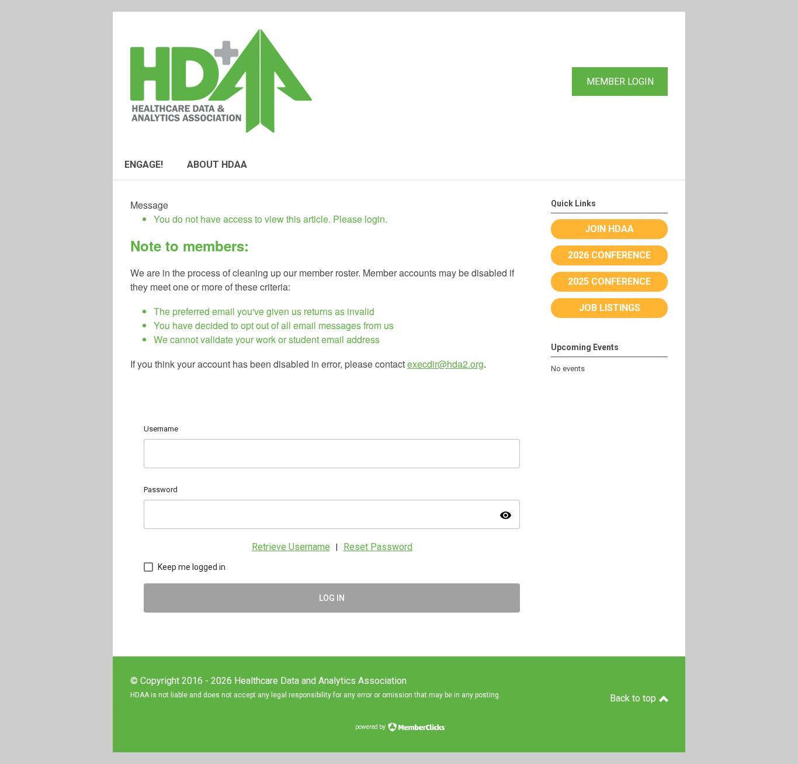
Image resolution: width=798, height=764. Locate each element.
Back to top (634, 698)
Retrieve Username (291, 546)
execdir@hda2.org (445, 364)
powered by (371, 727)
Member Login (620, 81)
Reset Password (378, 546)
